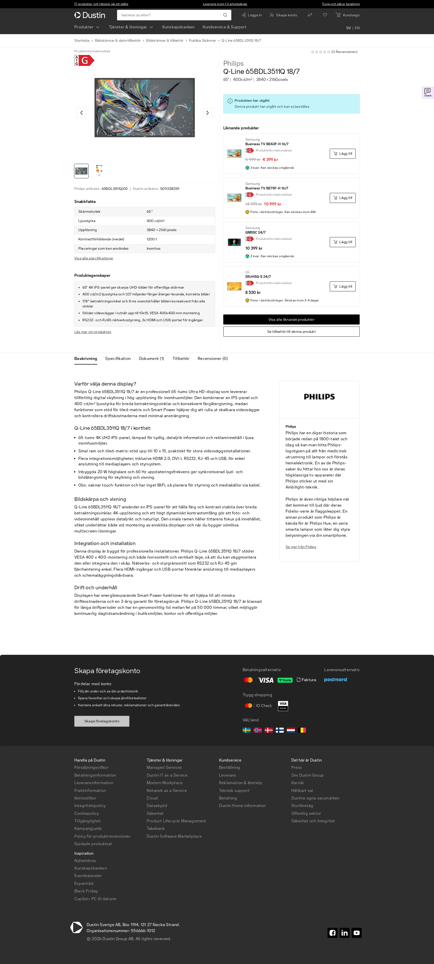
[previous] (81, 113)
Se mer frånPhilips (301, 547)
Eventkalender (88, 875)
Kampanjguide (88, 828)
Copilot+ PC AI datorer (95, 898)
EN (357, 28)
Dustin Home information (242, 805)
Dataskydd (157, 805)
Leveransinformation (93, 782)
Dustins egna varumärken (315, 798)
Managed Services (164, 767)
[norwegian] (258, 731)
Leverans (227, 775)
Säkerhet (155, 813)
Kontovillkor (85, 798)
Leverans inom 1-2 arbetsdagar (225, 4)
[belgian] (302, 731)
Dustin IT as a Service (167, 775)
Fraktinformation (90, 790)
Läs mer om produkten (92, 332)
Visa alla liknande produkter (291, 319)
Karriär (297, 782)
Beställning (229, 767)
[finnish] (280, 731)
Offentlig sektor (306, 813)
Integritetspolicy (89, 805)
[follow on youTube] (357, 933)
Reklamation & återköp (240, 782)
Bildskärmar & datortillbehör (118, 40)
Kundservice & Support (224, 27)
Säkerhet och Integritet (313, 821)
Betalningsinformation (95, 775)
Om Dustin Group (307, 775)
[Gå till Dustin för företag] (90, 15)
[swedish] (247, 731)
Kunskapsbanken (178, 27)
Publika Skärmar (202, 40)
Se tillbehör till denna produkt (291, 332)
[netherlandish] (291, 731)
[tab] (87, 358)
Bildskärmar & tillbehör (164, 40)
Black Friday (86, 891)
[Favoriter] (325, 15)
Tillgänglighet (87, 821)
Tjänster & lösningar (128, 27)
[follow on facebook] (333, 933)
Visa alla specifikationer (93, 258)
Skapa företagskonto (101, 721)
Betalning (228, 798)
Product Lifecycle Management (176, 821)
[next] (208, 113)
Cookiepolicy (86, 813)
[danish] (269, 731)
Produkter (84, 27)
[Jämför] (309, 15)
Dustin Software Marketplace (174, 836)
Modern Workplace (165, 782)
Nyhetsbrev (85, 860)
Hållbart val (302, 790)
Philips (233, 64)
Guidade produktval (93, 843)
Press (296, 767)
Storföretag (302, 805)
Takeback (156, 828)
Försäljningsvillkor (91, 767)
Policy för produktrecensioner (102, 836)
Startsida (81, 40)
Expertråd (83, 883)
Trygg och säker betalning (341, 4)
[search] (225, 15)
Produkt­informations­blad (92, 51)
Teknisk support (234, 790)
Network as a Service (167, 790)
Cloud (152, 798)
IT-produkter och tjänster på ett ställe (101, 4)
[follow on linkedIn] (345, 933)
